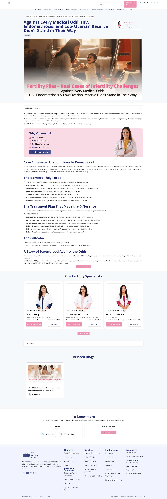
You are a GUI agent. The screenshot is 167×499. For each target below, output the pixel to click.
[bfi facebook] (158, 4)
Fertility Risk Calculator (133, 473)
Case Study (27, 35)
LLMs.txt (47, 497)
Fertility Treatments (92, 453)
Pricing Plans (110, 461)
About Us (38, 10)
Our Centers (131, 3)
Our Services (84, 10)
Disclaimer (38, 497)
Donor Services (90, 461)
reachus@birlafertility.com (134, 456)
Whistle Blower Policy (72, 479)
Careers (66, 465)
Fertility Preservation (92, 465)
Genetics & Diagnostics (93, 476)
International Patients (113, 480)
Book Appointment (40, 152)
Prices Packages (71, 10)
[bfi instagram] (152, 4)
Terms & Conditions (71, 483)
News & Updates (70, 461)
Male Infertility (90, 457)
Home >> (28, 17)
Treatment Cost (111, 469)
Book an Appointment (83, 266)
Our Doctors (110, 10)
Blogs (130, 10)
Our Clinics (47, 10)
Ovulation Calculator (132, 463)
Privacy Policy (27, 497)
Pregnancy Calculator (133, 470)
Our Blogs (109, 453)
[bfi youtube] (155, 4)
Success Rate (59, 10)
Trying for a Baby (97, 10)
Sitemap (108, 465)
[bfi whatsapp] (34, 472)
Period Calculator (131, 466)
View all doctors (83, 333)
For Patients (121, 10)
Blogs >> (34, 17)
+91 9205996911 (131, 453)
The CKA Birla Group (71, 453)
